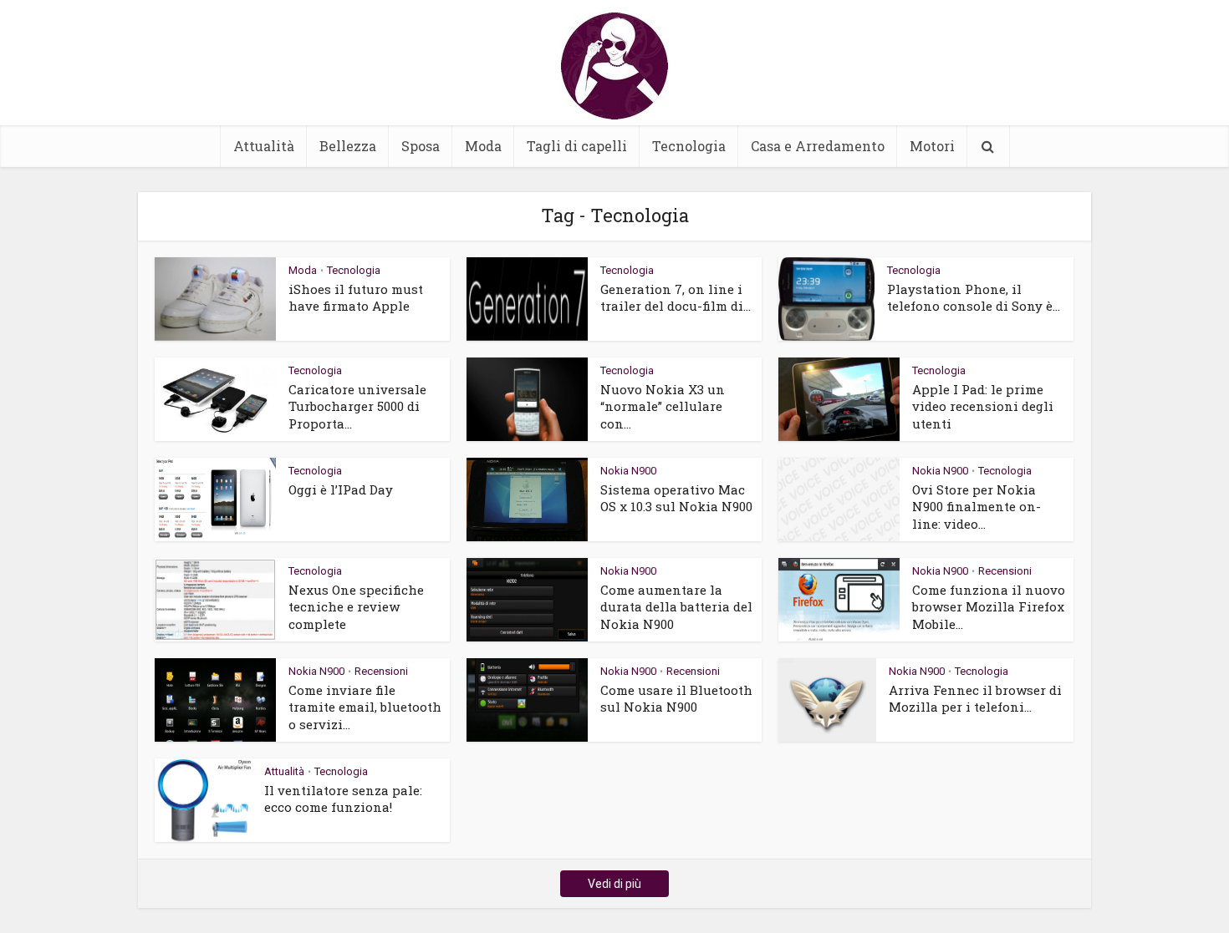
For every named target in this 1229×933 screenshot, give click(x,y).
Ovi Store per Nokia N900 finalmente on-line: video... (976, 506)
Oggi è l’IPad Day (340, 489)
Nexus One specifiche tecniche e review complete (356, 606)
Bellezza (347, 146)
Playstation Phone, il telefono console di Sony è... (973, 297)
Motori (932, 146)
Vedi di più (614, 883)
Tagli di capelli (577, 146)
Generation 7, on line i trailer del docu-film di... (675, 297)
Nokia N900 (628, 470)
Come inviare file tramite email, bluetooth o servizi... (364, 707)
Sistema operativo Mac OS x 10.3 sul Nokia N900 (676, 498)
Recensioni (1005, 571)
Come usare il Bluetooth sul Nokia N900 (676, 698)
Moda (483, 146)
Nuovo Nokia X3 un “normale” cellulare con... (662, 406)
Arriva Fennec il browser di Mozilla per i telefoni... (975, 698)
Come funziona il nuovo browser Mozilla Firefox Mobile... (988, 606)
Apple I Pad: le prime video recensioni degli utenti (982, 406)
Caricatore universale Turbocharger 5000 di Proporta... (357, 406)
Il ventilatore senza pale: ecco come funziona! (343, 798)
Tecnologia (689, 146)
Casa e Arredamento (818, 146)
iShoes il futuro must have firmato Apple (355, 297)
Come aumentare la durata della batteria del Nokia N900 (676, 606)
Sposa (420, 146)
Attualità (263, 146)
